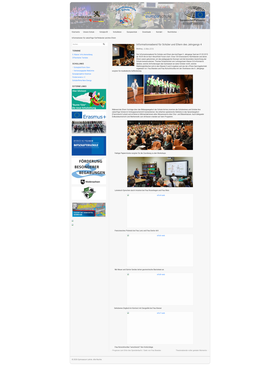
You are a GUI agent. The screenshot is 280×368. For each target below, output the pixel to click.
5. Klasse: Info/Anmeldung (82, 55)
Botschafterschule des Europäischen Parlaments (89, 146)
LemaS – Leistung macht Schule (89, 225)
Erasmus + (89, 115)
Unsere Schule (88, 32)
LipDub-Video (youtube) (89, 127)
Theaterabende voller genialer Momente (191, 350)
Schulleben (117, 32)
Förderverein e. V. (78, 77)
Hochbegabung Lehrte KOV (89, 171)
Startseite (76, 32)
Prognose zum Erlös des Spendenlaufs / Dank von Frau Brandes (136, 350)
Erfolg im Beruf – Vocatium (89, 221)
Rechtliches (172, 32)
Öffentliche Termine (80, 58)
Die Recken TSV (89, 193)
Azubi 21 (89, 209)
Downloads (146, 32)
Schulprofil (104, 32)
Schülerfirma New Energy (82, 80)
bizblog (139, 49)
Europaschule (132, 32)
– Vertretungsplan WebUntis (83, 71)
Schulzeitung (89, 99)
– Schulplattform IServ (81, 67)
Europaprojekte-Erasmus (81, 74)
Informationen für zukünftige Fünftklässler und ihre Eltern (94, 38)
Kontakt (159, 32)
